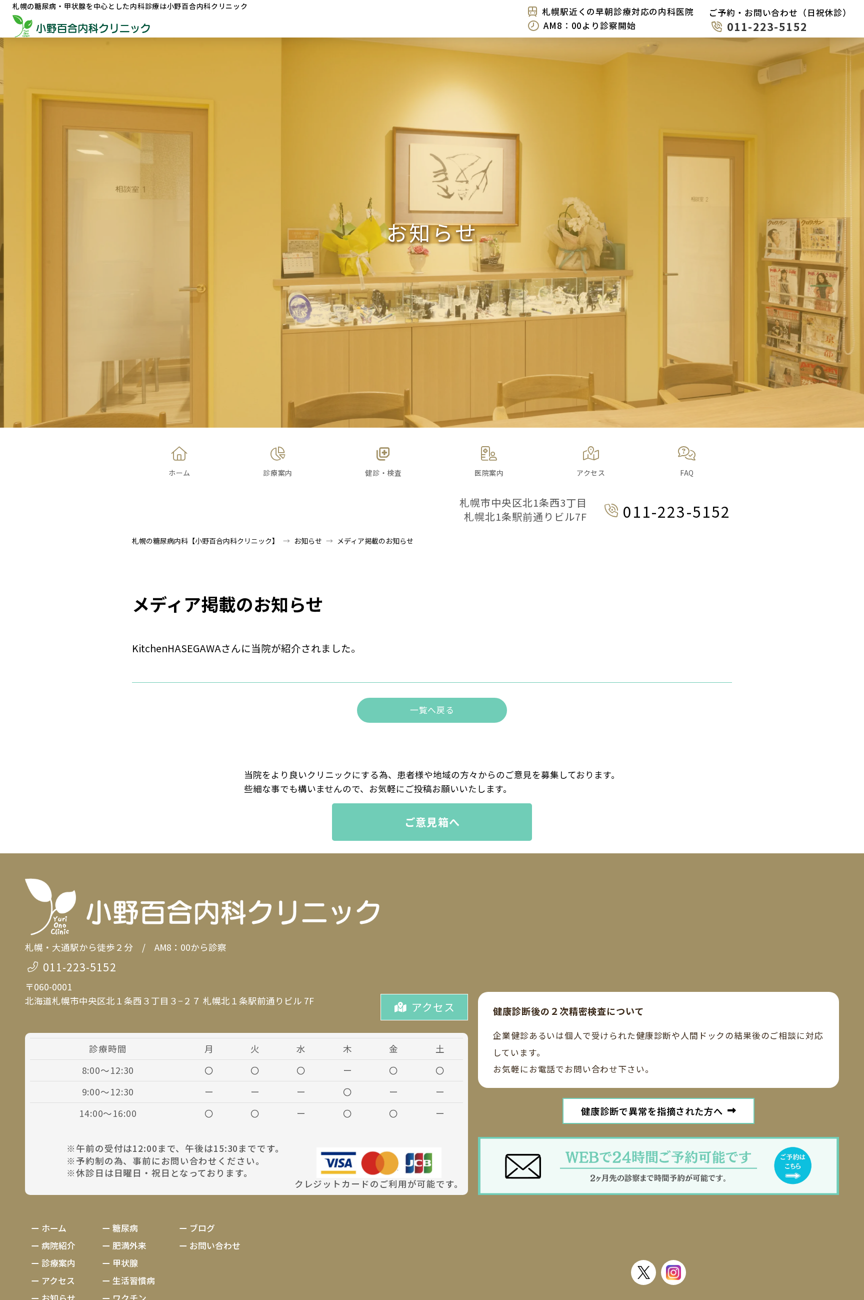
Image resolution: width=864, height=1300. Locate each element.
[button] (277, 462)
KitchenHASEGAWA (176, 648)
